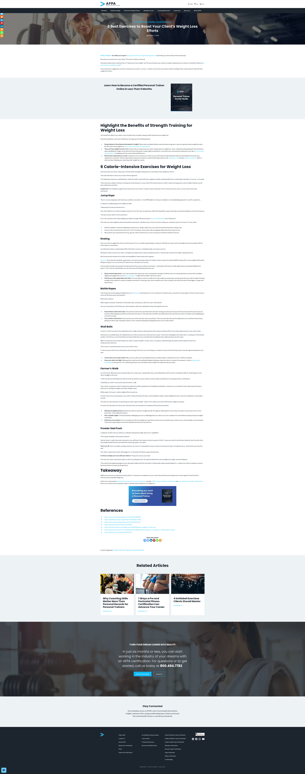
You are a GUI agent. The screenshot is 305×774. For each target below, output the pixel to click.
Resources (187, 10)
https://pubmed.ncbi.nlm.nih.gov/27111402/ (118, 527)
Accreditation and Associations (150, 757)
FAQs (120, 771)
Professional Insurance (148, 764)
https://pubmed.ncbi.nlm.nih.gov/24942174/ (118, 535)
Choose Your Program (142, 676)
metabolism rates (173, 160)
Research (103, 263)
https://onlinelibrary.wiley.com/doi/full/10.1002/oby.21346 (122, 522)
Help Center (122, 757)
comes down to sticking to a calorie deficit (137, 149)
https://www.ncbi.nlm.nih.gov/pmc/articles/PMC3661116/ (122, 525)
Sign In (203, 4)
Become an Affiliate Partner (149, 767)
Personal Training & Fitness (132, 10)
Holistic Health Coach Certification (174, 764)
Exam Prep (177, 10)
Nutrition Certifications (171, 767)
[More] (160, 543)
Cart (197, 4)
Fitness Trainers (105, 55)
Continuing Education (164, 10)
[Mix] (1, 29)
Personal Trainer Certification (173, 771)
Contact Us (159, 676)
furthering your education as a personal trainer (131, 484)
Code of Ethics (146, 760)
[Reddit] (1, 16)
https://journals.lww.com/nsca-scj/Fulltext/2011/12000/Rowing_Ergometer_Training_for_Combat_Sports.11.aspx (139, 532)
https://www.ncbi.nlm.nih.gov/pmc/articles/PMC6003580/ (122, 520)
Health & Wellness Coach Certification (175, 760)
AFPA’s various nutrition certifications (163, 484)
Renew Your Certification (125, 767)
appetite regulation (190, 160)
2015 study (135, 295)
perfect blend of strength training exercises (142, 55)
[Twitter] (147, 543)
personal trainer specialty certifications (190, 484)
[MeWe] (1, 26)
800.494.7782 (171, 668)
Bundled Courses (149, 10)
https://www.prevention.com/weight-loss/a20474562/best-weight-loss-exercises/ (130, 530)
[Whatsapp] (157, 543)
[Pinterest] (154, 543)
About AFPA (197, 10)
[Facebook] (144, 543)
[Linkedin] (151, 543)
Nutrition (104, 10)
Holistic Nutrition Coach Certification (175, 757)
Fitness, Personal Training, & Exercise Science (152, 22)
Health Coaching (115, 10)
